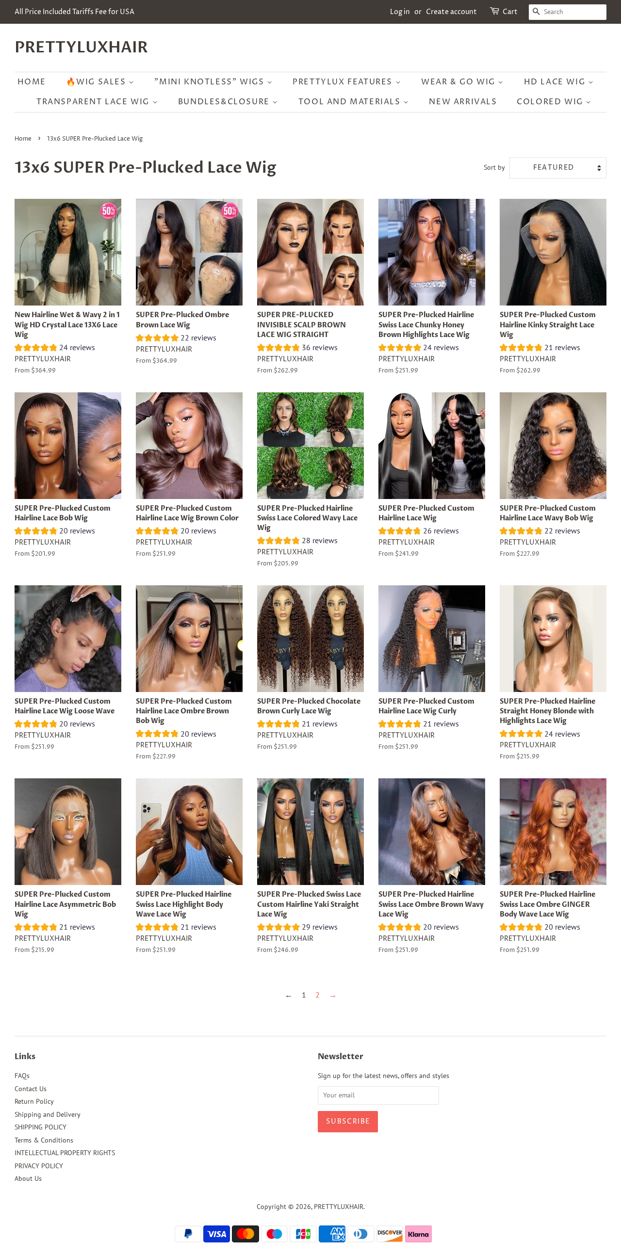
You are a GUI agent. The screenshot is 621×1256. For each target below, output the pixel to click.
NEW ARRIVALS (463, 102)
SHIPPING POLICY (40, 1127)
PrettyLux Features (344, 82)
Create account (451, 11)
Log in (400, 11)
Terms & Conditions (44, 1140)
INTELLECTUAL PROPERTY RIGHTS (65, 1152)
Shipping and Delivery (48, 1114)
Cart (510, 11)
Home (31, 82)
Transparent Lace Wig (94, 102)
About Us (28, 1178)
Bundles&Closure (225, 102)
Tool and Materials (350, 102)
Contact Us (31, 1088)
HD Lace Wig (556, 82)
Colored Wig (551, 102)
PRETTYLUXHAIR (81, 47)
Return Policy (34, 1101)
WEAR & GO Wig (459, 82)
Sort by (494, 167)
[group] (55, 348)
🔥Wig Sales (97, 82)
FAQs (22, 1075)
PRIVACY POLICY (39, 1165)
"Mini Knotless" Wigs (210, 82)
